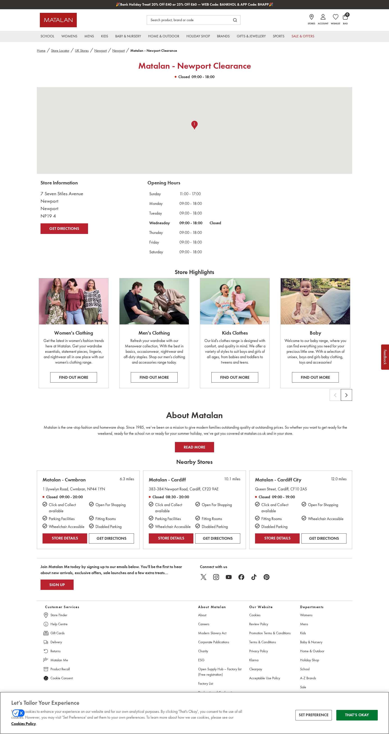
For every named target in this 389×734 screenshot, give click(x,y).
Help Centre (59, 624)
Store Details (65, 538)
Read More (194, 446)
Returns (55, 651)
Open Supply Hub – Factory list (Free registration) (219, 672)
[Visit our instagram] (216, 577)
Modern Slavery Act (212, 633)
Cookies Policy (23, 723)
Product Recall (60, 669)
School (305, 669)
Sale (303, 687)
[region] (194, 713)
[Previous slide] (335, 395)
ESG (201, 660)
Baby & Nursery (311, 642)
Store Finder (58, 615)
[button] (194, 125)
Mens (304, 624)
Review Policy (258, 624)
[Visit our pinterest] (266, 577)
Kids (303, 633)
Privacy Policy (258, 651)
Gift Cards (57, 633)
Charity (203, 651)
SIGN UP (57, 584)
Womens (306, 615)
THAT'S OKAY (357, 715)
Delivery (56, 642)
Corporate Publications (213, 642)
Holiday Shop (309, 660)
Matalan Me (59, 660)
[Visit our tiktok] (254, 577)
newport (100, 50)
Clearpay (255, 669)
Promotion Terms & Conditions (270, 633)
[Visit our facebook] (241, 577)
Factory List (205, 683)
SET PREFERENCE (314, 715)
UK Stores (82, 50)
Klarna (253, 660)
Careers (203, 624)
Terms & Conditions (262, 642)
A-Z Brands (308, 678)
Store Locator (60, 50)
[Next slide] (346, 395)
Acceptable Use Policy (264, 678)
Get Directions (64, 228)
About (202, 615)
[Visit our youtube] (228, 577)
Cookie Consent (61, 678)
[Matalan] (58, 20)
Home (41, 50)
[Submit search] (235, 20)
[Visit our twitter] (203, 577)
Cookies (254, 615)
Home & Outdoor (312, 651)
